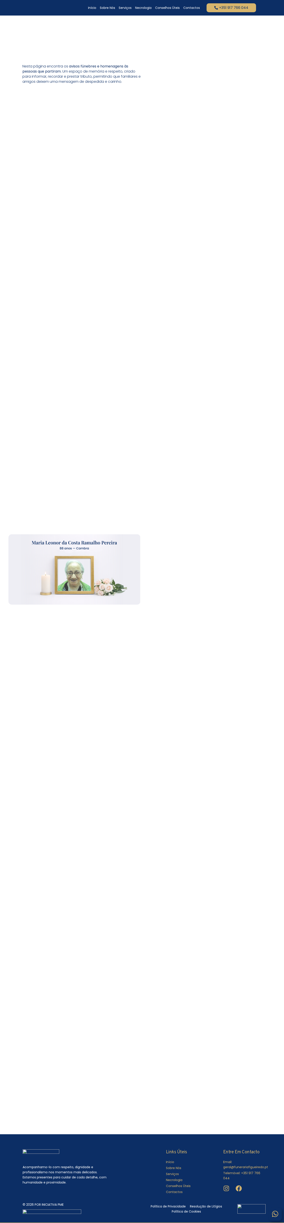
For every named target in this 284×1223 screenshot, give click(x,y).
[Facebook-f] (24, 1194)
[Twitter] (36, 1194)
